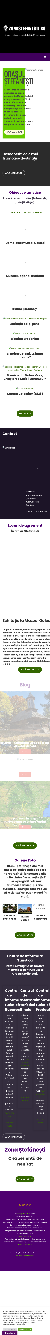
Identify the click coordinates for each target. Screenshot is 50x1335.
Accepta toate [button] (25, 1329)
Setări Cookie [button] (9, 1329)
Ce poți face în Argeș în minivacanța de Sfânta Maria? (25, 820)
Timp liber (15, 213)
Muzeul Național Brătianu (25, 276)
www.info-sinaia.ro (25, 1062)
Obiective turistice (33, 213)
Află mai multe (14, 132)
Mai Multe (25, 413)
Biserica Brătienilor (25, 339)
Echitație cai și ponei (25, 324)
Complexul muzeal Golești (25, 243)
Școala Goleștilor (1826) (25, 394)
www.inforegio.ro (25, 1236)
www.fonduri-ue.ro (25, 1245)
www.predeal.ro (40, 1094)
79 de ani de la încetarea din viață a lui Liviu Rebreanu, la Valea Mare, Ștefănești (25, 766)
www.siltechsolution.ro (25, 1256)
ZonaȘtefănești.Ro (24, 1214)
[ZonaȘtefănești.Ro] (25, 31)
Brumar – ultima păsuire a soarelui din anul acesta (25, 744)
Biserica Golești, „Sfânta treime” (25, 355)
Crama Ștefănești (25, 309)
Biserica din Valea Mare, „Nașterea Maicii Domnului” (25, 377)
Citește (25, 751)
